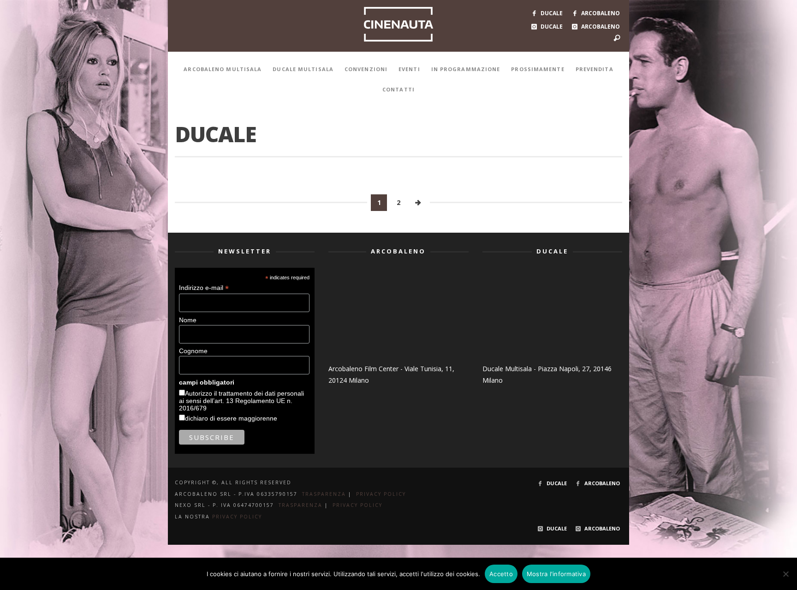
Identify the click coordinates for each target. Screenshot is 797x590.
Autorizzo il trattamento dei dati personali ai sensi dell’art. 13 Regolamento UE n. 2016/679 (241, 401)
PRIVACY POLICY (381, 494)
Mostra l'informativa (556, 574)
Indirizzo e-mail (204, 287)
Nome (187, 320)
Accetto (501, 574)
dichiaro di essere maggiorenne (231, 418)
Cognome (193, 351)
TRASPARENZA (324, 494)
